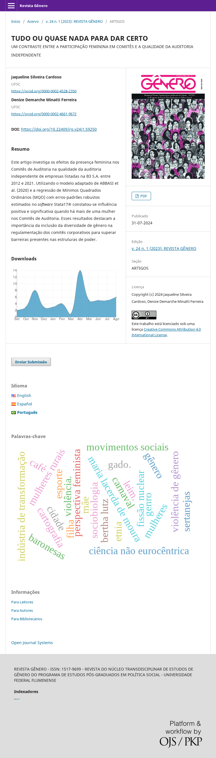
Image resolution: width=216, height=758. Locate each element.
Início (15, 21)
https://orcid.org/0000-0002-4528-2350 (43, 90)
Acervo (33, 21)
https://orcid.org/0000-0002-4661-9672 (43, 113)
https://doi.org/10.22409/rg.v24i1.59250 (59, 129)
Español (24, 404)
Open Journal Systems (32, 642)
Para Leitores (22, 601)
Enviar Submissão (31, 361)
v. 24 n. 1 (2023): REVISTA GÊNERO (74, 21)
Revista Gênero (34, 5)
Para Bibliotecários (26, 618)
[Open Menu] (11, 5)
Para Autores (22, 610)
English (24, 395)
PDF (143, 195)
